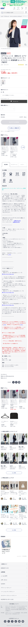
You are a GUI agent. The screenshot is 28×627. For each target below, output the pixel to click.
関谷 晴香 (24, 498)
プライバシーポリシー (6, 587)
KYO (4, 498)
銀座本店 (5, 499)
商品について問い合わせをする (7, 376)
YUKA (5, 523)
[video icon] (6, 544)
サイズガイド (4, 374)
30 (26, 64)
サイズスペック (5, 98)
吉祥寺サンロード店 (6, 524)
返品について (4, 377)
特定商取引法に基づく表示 (7, 599)
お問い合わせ (4, 579)
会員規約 (3, 583)
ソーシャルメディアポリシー (8, 591)
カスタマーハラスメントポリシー (9, 595)
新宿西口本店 (24, 499)
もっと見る (14, 472)
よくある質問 (4, 576)
